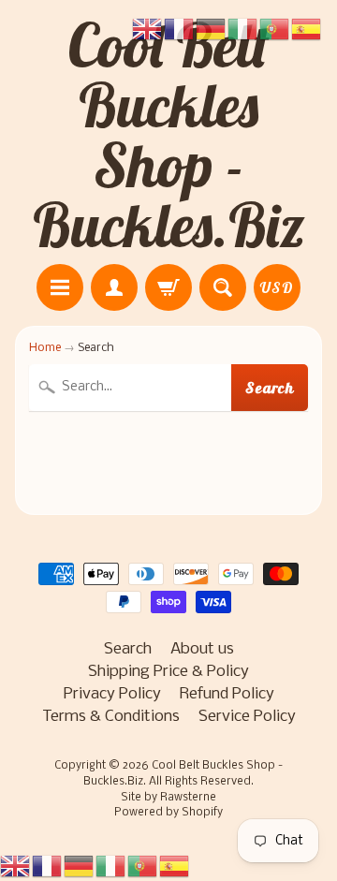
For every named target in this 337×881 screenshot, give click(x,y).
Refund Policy (227, 694)
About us (202, 649)
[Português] (143, 866)
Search (270, 387)
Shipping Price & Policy (168, 672)
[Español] (175, 866)
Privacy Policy (112, 694)
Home (45, 348)
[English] (16, 866)
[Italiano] (111, 866)
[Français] (48, 866)
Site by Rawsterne (168, 797)
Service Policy (247, 717)
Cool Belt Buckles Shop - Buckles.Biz (169, 134)
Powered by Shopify (168, 812)
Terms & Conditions (111, 717)
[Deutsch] (79, 866)
